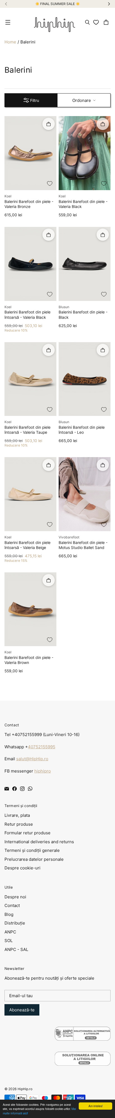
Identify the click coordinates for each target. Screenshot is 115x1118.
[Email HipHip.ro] (7, 789)
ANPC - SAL (16, 949)
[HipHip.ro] (54, 22)
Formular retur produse (27, 832)
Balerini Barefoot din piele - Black (83, 314)
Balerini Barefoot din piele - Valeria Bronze (28, 204)
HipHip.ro (25, 1089)
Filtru (34, 100)
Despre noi (15, 896)
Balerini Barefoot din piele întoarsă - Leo (82, 430)
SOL (8, 940)
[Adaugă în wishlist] (49, 183)
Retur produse (18, 824)
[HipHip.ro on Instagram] (22, 789)
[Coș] (106, 22)
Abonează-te (22, 1009)
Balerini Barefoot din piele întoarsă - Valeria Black (27, 314)
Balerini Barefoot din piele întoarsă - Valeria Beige (27, 545)
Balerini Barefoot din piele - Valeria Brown (28, 660)
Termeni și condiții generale (32, 850)
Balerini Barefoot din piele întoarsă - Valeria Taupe (27, 430)
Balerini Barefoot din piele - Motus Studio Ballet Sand (83, 545)
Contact (12, 905)
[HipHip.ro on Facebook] (14, 789)
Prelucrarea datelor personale (34, 859)
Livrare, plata (17, 815)
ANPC (10, 932)
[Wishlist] (97, 22)
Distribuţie (14, 923)
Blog (8, 914)
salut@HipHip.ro (32, 758)
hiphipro (42, 771)
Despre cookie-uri (22, 868)
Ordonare (81, 100)
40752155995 (41, 746)
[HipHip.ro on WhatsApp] (30, 789)
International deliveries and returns (39, 841)
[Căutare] (87, 22)
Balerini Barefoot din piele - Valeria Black (83, 204)
